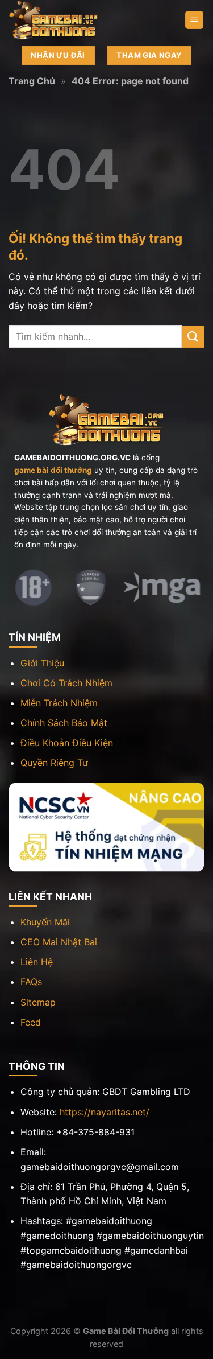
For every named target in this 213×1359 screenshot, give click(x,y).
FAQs (31, 981)
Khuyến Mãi (45, 922)
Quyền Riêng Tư (54, 762)
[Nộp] (193, 337)
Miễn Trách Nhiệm (59, 703)
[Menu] (194, 20)
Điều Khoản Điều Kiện (66, 742)
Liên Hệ (36, 961)
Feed (30, 1022)
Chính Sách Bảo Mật (63, 722)
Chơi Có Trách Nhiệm (66, 683)
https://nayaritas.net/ (104, 1112)
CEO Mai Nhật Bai (58, 942)
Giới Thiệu (42, 663)
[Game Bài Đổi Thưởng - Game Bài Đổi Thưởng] (65, 20)
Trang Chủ (32, 81)
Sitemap (38, 1002)
